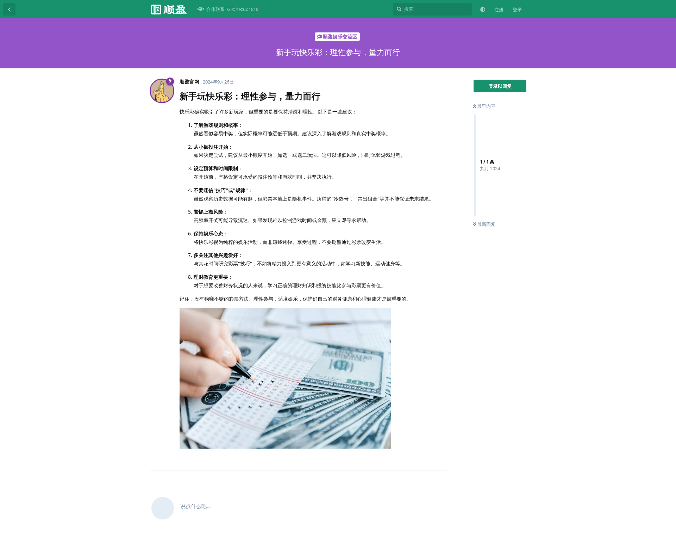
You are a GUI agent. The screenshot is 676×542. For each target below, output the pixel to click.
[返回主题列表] (9, 9)
